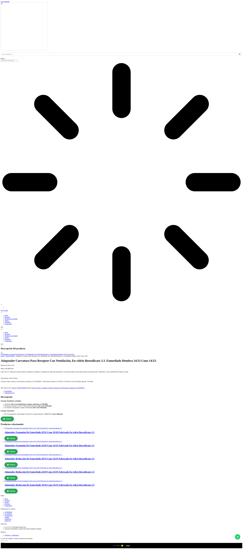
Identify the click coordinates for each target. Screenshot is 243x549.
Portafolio (7, 322)
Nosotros (7, 317)
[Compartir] (5, 540)
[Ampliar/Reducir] (1, 540)
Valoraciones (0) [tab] (9, 393)
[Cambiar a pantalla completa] (3, 540)
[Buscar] (1, 304)
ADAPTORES (10, 356)
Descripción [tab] (8, 391)
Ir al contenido (5, 1)
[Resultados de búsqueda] (121, 182)
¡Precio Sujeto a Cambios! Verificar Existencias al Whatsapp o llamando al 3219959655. (58, 388)
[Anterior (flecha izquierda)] (1, 542)
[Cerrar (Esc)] (7, 540)
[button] (2, 352)
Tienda (7, 320)
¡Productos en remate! (11, 319)
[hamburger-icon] (1, 312)
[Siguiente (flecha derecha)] (3, 542)
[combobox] (9, 60)
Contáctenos (8, 324)
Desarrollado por (117, 545)
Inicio (6, 315)
